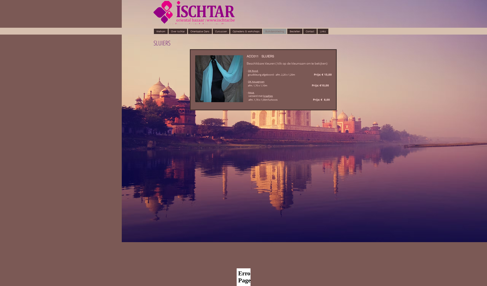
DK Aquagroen (256, 81)
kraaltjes (268, 96)
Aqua (251, 92)
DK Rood (253, 71)
